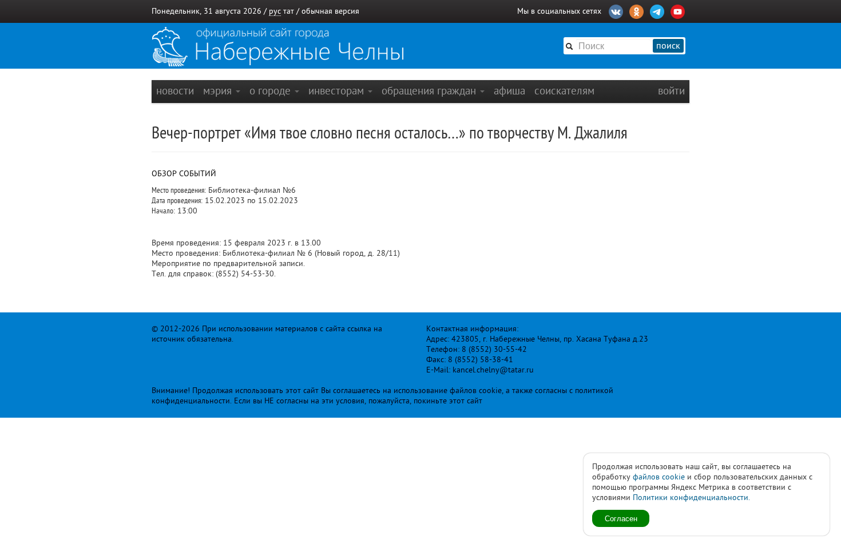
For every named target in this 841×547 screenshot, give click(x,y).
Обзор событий (184, 173)
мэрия (219, 91)
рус (275, 11)
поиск (668, 46)
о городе (271, 91)
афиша (509, 91)
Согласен (621, 518)
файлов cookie (659, 477)
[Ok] (636, 10)
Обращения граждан (430, 91)
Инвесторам (337, 91)
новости (175, 91)
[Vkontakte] (616, 10)
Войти (671, 91)
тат (288, 11)
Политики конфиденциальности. (691, 497)
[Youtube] (678, 10)
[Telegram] (657, 10)
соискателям (564, 91)
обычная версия (330, 11)
